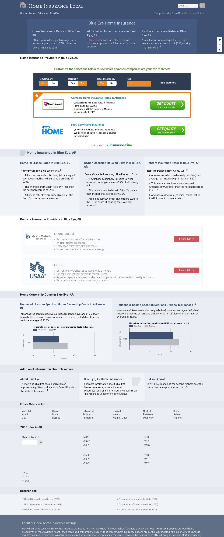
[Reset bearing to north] (219, 49)
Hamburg (88, 417)
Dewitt (55, 411)
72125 (146, 463)
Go (202, 6)
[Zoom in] (219, 39)
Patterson (148, 414)
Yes (43, 83)
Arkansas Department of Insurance (108, 393)
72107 (146, 445)
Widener (178, 417)
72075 (146, 441)
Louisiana (161, 384)
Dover (55, 414)
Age (129, 79)
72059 (86, 445)
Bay (24, 417)
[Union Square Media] (52, 130)
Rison (176, 411)
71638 (86, 455)
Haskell (117, 411)
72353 (86, 459)
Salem (177, 414)
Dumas (56, 417)
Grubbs (86, 414)
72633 (146, 455)
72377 (86, 441)
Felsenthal (88, 411)
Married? (73, 79)
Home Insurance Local (56, 5)
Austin (25, 414)
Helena (117, 414)
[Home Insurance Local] (24, 5)
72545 (25, 473)
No (53, 83)
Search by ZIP (30, 437)
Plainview (148, 417)
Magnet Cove (120, 417)
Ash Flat (26, 411)
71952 (25, 481)
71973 (86, 463)
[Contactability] (53, 104)
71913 (25, 477)
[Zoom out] (219, 44)
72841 (86, 437)
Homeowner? (46, 79)
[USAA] (38, 278)
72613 (146, 459)
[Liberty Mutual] (38, 243)
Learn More (186, 239)
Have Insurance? (106, 79)
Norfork (147, 411)
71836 (146, 437)
